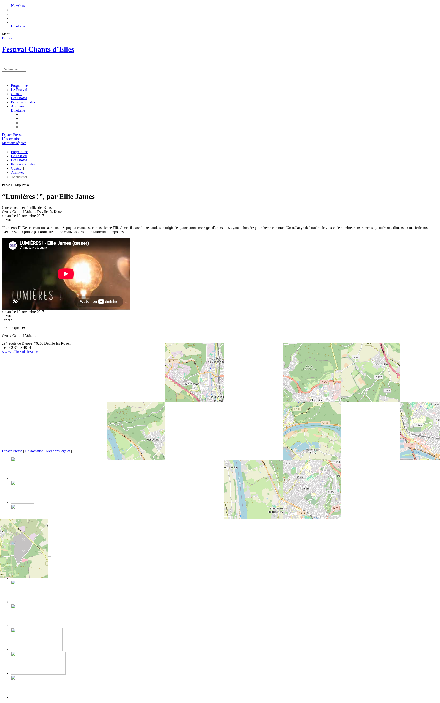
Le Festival (19, 90)
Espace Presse (12, 135)
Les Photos (19, 98)
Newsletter (19, 6)
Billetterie (18, 26)
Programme (19, 86)
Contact (16, 94)
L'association (11, 139)
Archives (17, 106)
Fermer (7, 38)
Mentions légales (14, 143)
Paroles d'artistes (23, 102)
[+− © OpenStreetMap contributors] (220, 403)
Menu (6, 34)
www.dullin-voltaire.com (20, 352)
